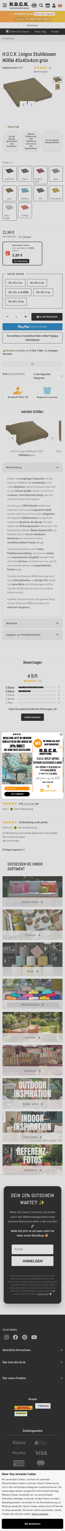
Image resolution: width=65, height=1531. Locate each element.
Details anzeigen (40, 1513)
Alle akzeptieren (32, 1523)
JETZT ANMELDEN (17, 794)
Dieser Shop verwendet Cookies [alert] (19, 1474)
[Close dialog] (61, 734)
